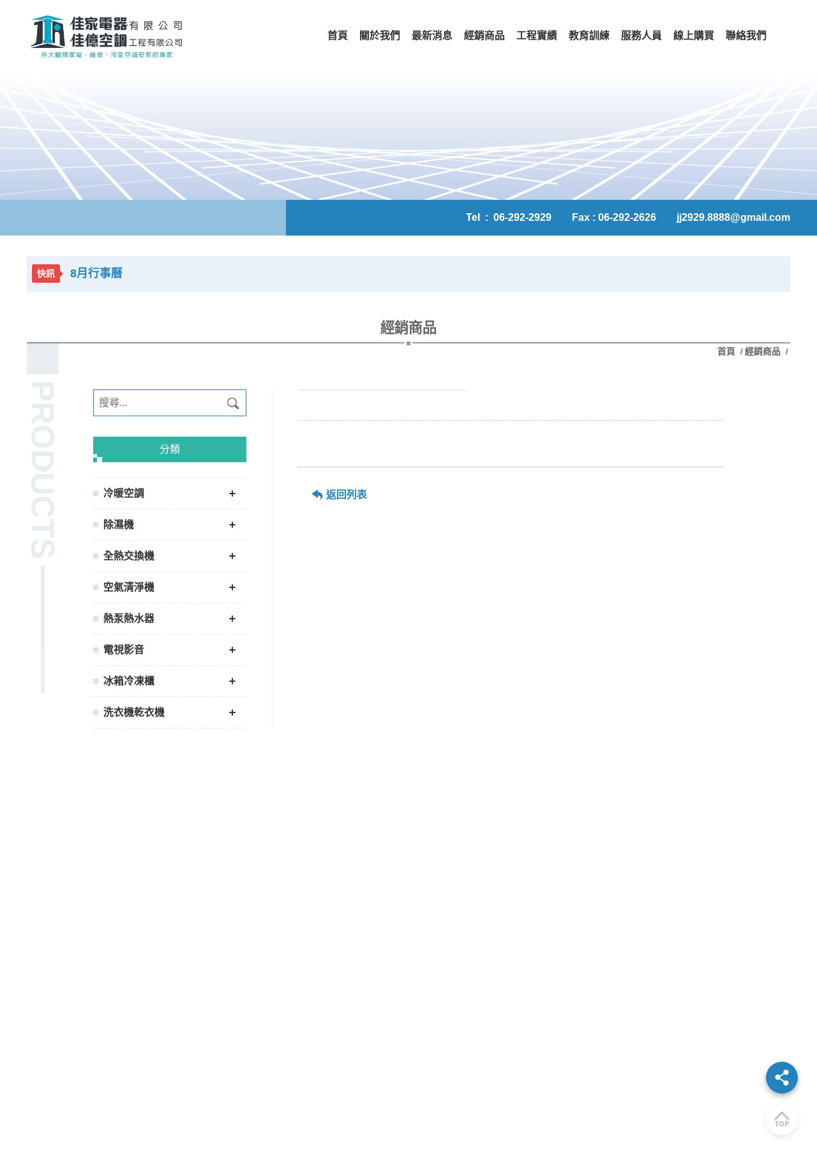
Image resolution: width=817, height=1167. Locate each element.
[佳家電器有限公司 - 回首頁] (106, 36)
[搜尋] (233, 403)
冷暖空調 (123, 493)
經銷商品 (763, 351)
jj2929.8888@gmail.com (733, 217)
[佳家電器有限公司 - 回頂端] (782, 1119)
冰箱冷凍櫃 (128, 680)
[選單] (782, 1078)
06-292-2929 (522, 217)
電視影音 (123, 649)
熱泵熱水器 (128, 618)
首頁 (727, 351)
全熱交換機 (128, 555)
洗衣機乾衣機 (134, 712)
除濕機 (118, 524)
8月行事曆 (96, 273)
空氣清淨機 (128, 587)
